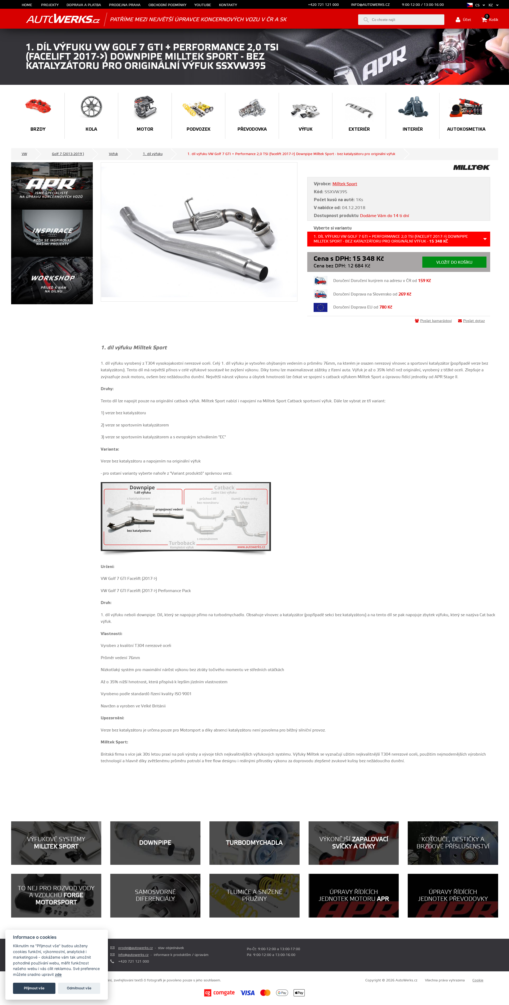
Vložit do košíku (454, 262)
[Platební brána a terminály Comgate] (219, 996)
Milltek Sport (344, 184)
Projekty (50, 5)
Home (27, 5)
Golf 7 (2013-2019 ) (68, 154)
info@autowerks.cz (370, 5)
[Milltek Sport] (471, 169)
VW (24, 154)
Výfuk (113, 154)
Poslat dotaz (474, 321)
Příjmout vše (34, 988)
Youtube (202, 5)
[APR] (52, 186)
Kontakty (228, 5)
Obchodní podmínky (167, 5)
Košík (492, 19)
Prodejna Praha (125, 5)
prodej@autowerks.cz (135, 948)
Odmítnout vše (79, 988)
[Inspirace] (52, 233)
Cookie (477, 980)
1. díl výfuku (153, 154)
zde (58, 974)
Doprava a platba (84, 5)
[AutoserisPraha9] (52, 280)
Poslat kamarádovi (436, 321)
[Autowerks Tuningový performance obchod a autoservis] (55, 19)
